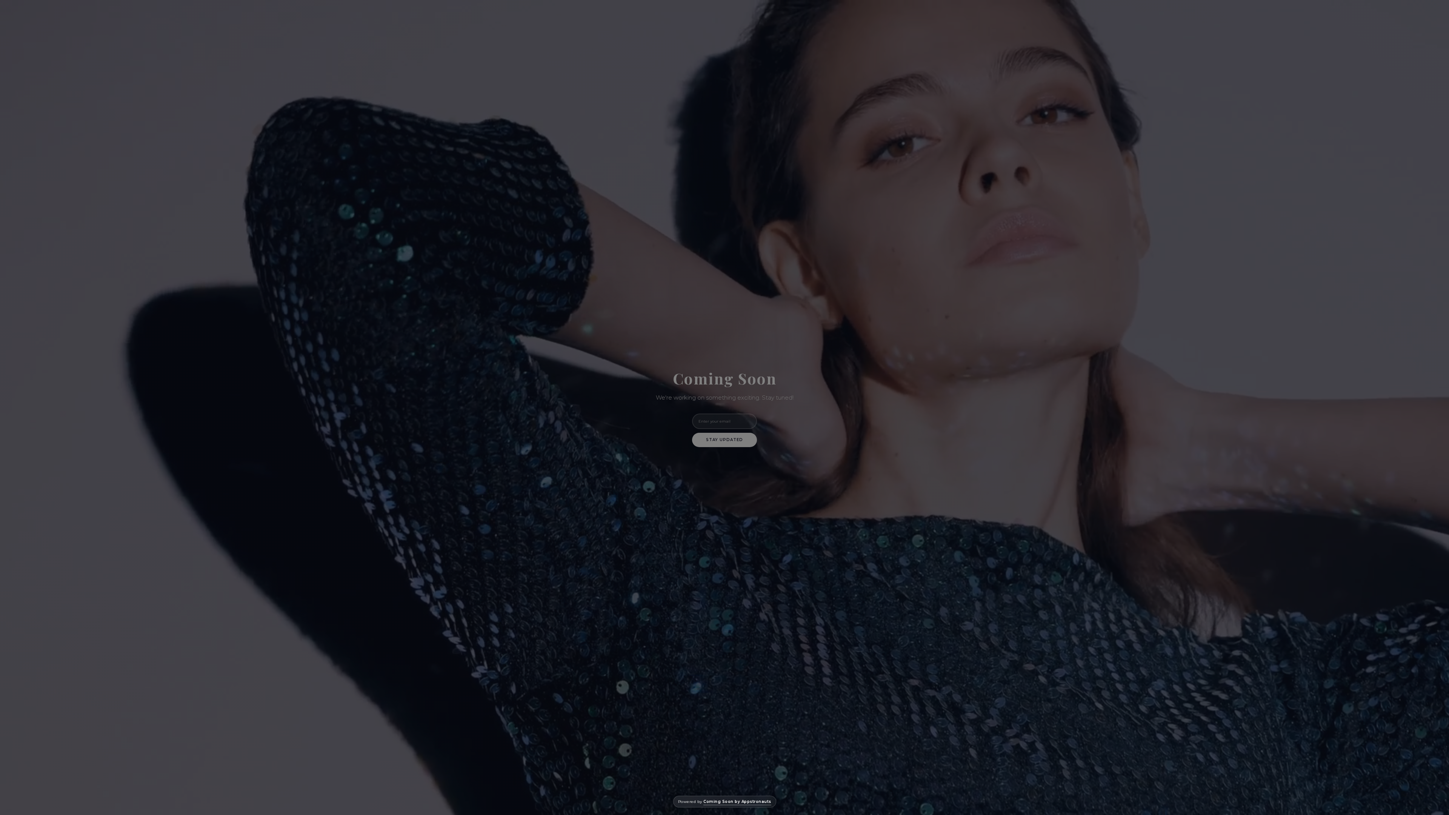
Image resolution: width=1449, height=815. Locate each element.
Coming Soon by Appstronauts (737, 801)
